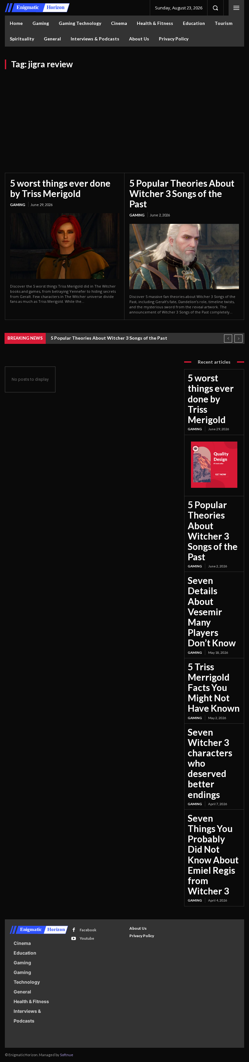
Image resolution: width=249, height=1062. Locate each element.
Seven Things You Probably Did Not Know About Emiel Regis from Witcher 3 (213, 854)
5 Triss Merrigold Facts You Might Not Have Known (214, 687)
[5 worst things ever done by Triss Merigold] (64, 246)
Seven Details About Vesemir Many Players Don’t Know (212, 611)
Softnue (66, 1055)
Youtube (87, 938)
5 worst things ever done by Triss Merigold (60, 188)
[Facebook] (74, 930)
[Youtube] (74, 939)
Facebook (88, 930)
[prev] (228, 338)
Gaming (17, 205)
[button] (215, 8)
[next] (238, 338)
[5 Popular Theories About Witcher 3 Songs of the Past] (184, 257)
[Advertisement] (124, 117)
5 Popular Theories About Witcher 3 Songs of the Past (181, 193)
